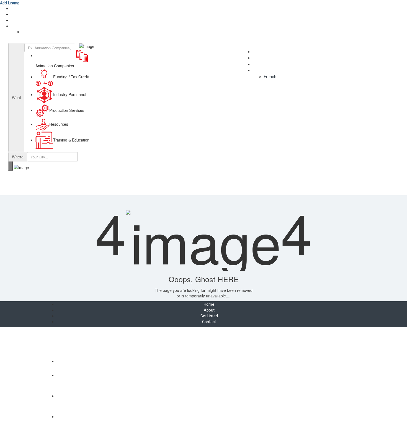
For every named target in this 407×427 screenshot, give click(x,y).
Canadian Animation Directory (30, 40)
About (16, 8)
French (28, 32)
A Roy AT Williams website (204, 349)
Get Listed (20, 14)
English (17, 26)
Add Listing (9, 3)
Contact (18, 20)
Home (209, 304)
